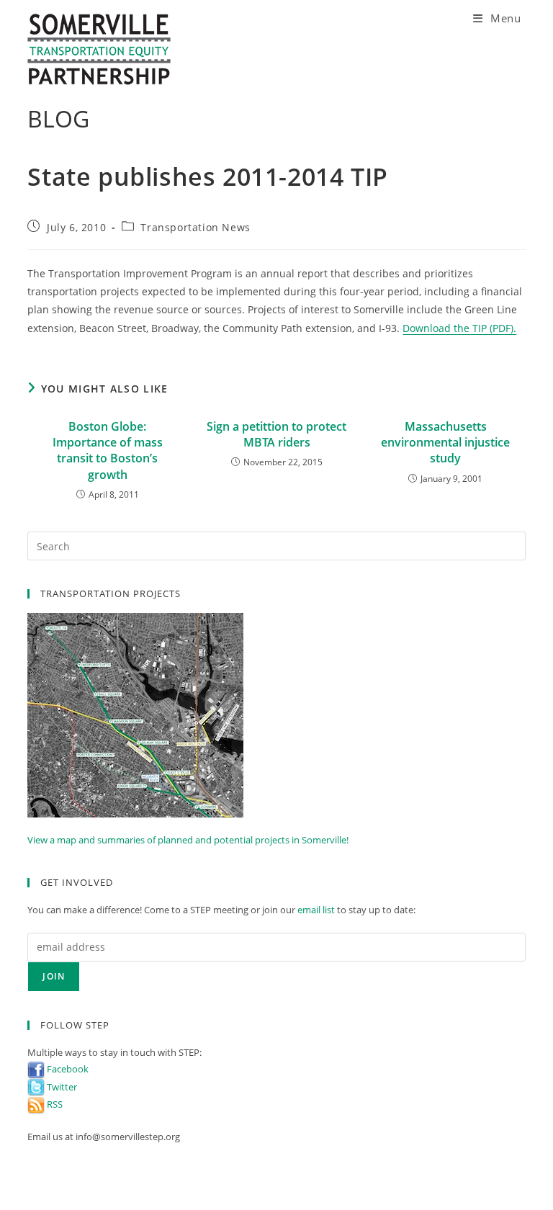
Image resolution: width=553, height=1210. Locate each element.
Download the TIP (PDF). (459, 328)
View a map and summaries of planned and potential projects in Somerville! (188, 839)
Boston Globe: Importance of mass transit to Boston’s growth (108, 450)
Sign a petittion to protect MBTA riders (276, 434)
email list (316, 909)
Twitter (61, 1086)
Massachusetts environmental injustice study (445, 442)
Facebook (67, 1068)
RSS (54, 1104)
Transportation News (195, 227)
